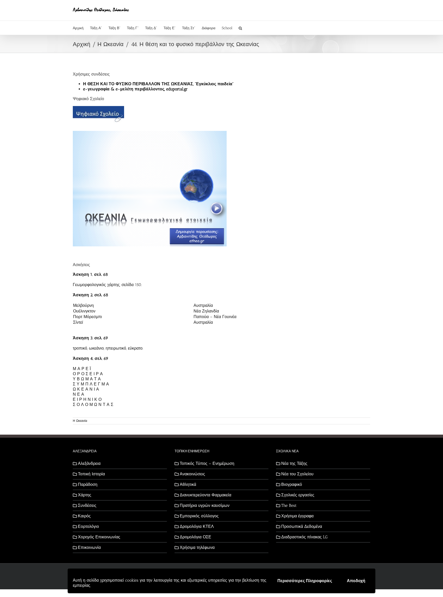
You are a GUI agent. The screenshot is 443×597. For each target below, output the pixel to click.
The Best (289, 505)
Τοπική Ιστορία (91, 474)
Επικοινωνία (89, 547)
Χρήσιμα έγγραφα (297, 516)
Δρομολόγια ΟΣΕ (195, 537)
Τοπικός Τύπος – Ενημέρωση (207, 463)
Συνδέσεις (87, 505)
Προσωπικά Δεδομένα (301, 526)
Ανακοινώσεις (192, 474)
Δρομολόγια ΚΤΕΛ (197, 526)
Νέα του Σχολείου (297, 474)
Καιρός (84, 516)
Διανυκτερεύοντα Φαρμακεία (205, 495)
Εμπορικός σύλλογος (199, 516)
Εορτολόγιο (88, 526)
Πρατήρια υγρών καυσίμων (204, 505)
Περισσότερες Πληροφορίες (304, 581)
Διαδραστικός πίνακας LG (304, 537)
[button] (240, 28)
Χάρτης (84, 495)
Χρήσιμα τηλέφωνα (197, 547)
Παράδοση (87, 484)
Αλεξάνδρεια (89, 463)
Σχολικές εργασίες (297, 495)
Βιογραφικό (291, 484)
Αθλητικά (188, 484)
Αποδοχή (356, 581)
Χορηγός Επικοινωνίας (99, 537)
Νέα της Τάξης (294, 463)
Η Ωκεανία (80, 421)
